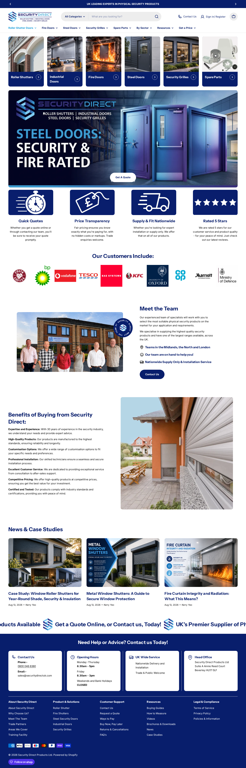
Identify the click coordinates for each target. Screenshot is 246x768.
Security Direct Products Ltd (35, 754)
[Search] (157, 17)
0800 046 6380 (27, 666)
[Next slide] (134, 181)
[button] (10, 4)
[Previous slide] (112, 181)
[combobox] (111, 16)
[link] (19, 276)
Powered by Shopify (65, 754)
